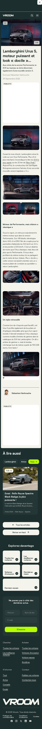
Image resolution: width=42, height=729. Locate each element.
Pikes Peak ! (30, 162)
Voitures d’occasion (30, 653)
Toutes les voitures (11, 648)
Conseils (6, 684)
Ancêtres (26, 662)
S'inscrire (21, 629)
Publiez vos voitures (30, 675)
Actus (23, 461)
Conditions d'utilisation (23, 716)
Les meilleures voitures (9, 654)
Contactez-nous (29, 680)
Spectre (27, 511)
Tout (5, 675)
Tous (32, 461)
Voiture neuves (28, 657)
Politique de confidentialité (8, 716)
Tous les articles (23, 525)
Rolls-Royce (19, 511)
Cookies (36, 716)
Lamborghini (10, 461)
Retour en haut (19, 532)
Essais (5, 689)
